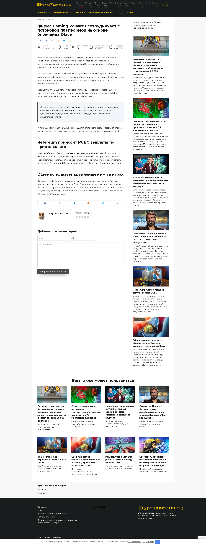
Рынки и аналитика (143, 28)
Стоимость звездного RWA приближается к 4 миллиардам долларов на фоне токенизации (153, 461)
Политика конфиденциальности (52, 514)
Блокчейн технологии (100, 13)
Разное (129, 13)
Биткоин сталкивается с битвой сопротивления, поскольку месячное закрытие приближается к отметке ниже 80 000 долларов (148, 66)
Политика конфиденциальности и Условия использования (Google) (57, 521)
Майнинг (80, 13)
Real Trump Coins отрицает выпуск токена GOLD (148, 291)
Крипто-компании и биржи (147, 22)
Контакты (41, 507)
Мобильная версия (46, 517)
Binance (42, 489)
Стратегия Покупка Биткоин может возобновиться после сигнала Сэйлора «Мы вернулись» (149, 238)
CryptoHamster (58, 213)
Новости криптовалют (144, 25)
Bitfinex (41, 493)
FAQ (120, 13)
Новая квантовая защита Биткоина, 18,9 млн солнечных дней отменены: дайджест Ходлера (150, 182)
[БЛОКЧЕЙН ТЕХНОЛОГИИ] (151, 173)
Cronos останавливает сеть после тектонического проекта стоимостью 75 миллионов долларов (149, 126)
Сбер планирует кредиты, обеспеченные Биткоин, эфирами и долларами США (149, 343)
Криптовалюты (62, 13)
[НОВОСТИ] (151, 54)
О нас (40, 510)
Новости (42, 13)
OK (158, 542)
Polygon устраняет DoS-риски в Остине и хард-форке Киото (119, 459)
